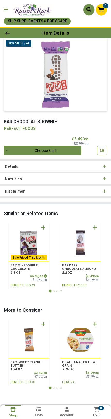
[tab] (50, 291)
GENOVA (68, 382)
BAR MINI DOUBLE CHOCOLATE (24, 269)
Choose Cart (46, 150)
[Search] (88, 9)
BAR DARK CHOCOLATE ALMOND (79, 269)
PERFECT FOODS (23, 285)
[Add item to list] (102, 150)
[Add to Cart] (43, 227)
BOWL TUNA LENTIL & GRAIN (79, 365)
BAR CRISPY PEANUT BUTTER (26, 365)
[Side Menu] (6, 10)
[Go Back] (17, 33)
